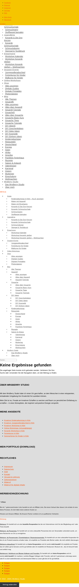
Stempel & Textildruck (15, 51)
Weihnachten (11, 179)
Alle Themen (11, 99)
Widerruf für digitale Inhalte (14, 485)
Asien (7, 150)
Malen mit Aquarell (18, 201)
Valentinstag (10, 166)
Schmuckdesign (12, 48)
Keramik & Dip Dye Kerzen (13, 39)
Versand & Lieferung (12, 477)
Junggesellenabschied (15, 72)
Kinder (9, 196)
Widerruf (7, 482)
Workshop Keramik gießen (13, 60)
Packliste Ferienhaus (14, 158)
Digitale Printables (13, 91)
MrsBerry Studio (11, 182)
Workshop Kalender (14, 56)
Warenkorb (7, 20)
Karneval (9, 168)
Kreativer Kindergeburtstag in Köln (17, 420)
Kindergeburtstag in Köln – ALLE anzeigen (27, 199)
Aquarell (9, 102)
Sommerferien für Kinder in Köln (16, 436)
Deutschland (10, 144)
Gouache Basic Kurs (14, 118)
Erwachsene (9, 54)
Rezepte (9, 160)
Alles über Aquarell (13, 107)
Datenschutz (9, 469)
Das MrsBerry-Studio (14, 184)
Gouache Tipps (12, 120)
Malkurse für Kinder (14, 78)
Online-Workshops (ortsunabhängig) (18, 428)
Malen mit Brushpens (19, 204)
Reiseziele (9, 142)
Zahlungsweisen (10, 480)
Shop (6, 83)
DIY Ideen (9, 126)
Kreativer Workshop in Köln (14, 426)
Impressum (8, 467)
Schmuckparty (11, 29)
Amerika (9, 155)
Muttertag (9, 174)
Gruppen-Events (11, 70)
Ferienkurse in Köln (11, 433)
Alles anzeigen (11, 86)
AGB (6, 472)
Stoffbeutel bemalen (14, 32)
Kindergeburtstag (13, 139)
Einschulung (10, 176)
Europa (8, 147)
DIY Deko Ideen (12, 131)
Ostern (8, 171)
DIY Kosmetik (11, 134)
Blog (6, 96)
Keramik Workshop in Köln (14, 431)
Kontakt (7, 474)
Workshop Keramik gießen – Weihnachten (14, 65)
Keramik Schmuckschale (11, 25)
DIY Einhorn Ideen (13, 136)
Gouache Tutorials (13, 123)
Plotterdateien (11, 94)
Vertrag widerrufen (10, 585)
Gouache (9, 112)
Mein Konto (8, 17)
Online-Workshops (12, 80)
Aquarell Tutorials (13, 110)
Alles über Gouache (14, 115)
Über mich (10, 187)
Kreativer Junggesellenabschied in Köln (19, 423)
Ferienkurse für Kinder (15, 75)
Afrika (7, 152)
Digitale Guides (12, 88)
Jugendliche (9, 35)
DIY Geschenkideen (14, 128)
